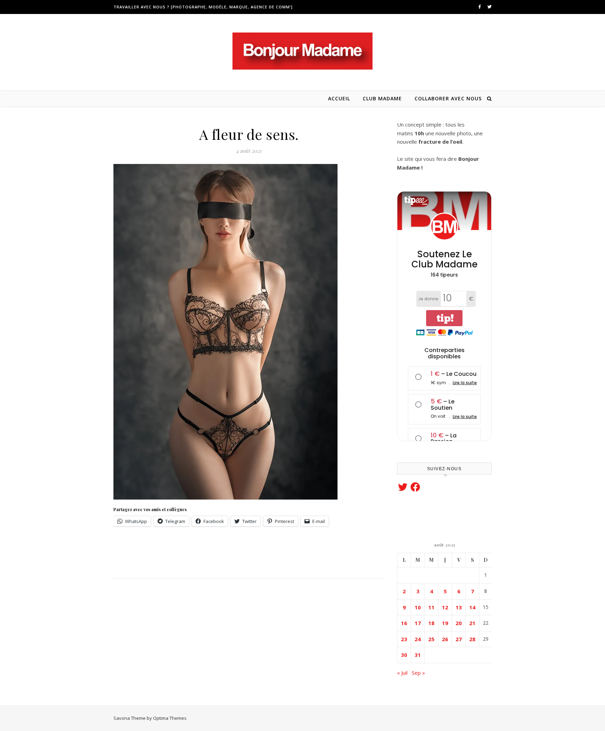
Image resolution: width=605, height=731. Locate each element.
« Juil (402, 672)
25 (431, 639)
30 (404, 654)
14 (472, 607)
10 (418, 607)
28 (472, 639)
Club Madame (382, 98)
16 (404, 622)
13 (459, 607)
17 (418, 622)
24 (418, 639)
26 (445, 639)
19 (445, 622)
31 (418, 654)
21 (472, 622)
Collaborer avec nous (448, 98)
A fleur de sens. (249, 134)
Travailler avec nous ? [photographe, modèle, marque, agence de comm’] (203, 6)
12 (445, 607)
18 (431, 622)
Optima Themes (170, 718)
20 (459, 622)
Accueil (339, 98)
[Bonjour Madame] (302, 51)
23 (404, 639)
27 (459, 639)
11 (431, 607)
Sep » (418, 672)
